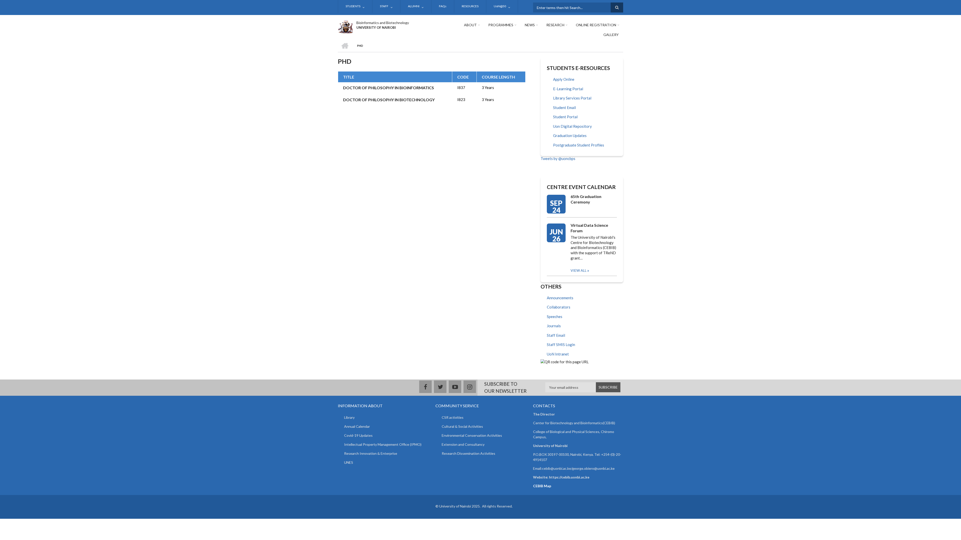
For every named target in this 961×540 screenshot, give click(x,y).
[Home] (345, 26)
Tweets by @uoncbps (558, 158)
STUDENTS (353, 6)
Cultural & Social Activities (462, 426)
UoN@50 (500, 6)
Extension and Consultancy (463, 444)
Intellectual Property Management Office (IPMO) (382, 444)
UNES (348, 462)
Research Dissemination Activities (468, 453)
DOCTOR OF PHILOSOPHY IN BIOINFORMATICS (388, 87)
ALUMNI (413, 6)
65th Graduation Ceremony (586, 199)
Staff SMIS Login (561, 344)
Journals (554, 326)
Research (555, 25)
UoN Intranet (558, 354)
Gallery (611, 34)
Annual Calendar (357, 426)
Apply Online (563, 79)
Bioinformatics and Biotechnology (382, 22)
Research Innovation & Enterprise (370, 453)
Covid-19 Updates (358, 435)
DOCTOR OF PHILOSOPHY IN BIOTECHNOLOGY (389, 99)
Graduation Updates (570, 135)
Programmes (500, 25)
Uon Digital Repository (572, 126)
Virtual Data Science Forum (589, 228)
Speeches (554, 316)
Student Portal (565, 116)
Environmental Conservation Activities (472, 435)
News (530, 25)
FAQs (442, 6)
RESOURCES (470, 6)
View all (579, 270)
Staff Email (556, 335)
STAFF (384, 6)
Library (349, 417)
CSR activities (452, 417)
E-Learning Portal (568, 88)
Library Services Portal (572, 98)
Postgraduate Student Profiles (578, 145)
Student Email (564, 107)
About (470, 25)
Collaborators (558, 307)
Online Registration (596, 25)
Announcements (560, 298)
